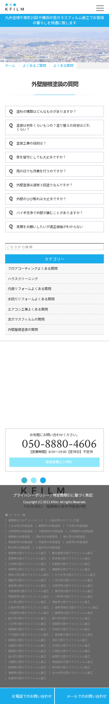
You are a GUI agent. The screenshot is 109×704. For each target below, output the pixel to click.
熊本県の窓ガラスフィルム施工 (71, 558)
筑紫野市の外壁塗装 (20, 542)
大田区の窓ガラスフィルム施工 (27, 661)
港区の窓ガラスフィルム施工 (70, 640)
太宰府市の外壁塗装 (20, 531)
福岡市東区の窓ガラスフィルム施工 (76, 607)
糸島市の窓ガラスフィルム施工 (27, 678)
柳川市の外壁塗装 (74, 536)
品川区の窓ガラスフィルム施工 (27, 656)
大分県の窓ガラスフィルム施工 (27, 563)
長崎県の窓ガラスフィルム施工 (27, 553)
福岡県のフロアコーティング (25, 520)
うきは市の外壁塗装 (20, 525)
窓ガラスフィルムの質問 (26, 319)
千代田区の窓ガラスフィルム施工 (28, 634)
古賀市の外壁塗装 (77, 542)
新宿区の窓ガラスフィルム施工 (27, 640)
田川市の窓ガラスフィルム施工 (27, 618)
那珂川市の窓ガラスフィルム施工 (28, 574)
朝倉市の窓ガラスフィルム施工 (27, 580)
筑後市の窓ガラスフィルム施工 (71, 602)
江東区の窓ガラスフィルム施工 (71, 651)
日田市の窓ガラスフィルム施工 (71, 623)
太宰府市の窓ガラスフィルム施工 (72, 585)
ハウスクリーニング (23, 278)
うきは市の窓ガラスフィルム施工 (72, 580)
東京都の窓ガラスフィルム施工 (74, 634)
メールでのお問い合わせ (82, 696)
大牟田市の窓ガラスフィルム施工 (28, 612)
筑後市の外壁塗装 (47, 536)
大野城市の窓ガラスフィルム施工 (28, 591)
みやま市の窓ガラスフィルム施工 (75, 574)
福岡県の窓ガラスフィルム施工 (27, 629)
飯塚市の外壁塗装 (49, 525)
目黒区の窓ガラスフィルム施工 (71, 656)
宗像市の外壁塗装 (49, 542)
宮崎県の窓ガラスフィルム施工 (27, 558)
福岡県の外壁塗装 (19, 536)
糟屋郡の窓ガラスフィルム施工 (71, 569)
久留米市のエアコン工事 (64, 520)
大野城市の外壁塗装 (50, 531)
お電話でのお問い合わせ (27, 696)
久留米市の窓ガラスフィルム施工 (28, 607)
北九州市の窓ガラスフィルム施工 (72, 672)
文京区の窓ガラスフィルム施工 (71, 645)
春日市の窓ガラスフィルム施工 (74, 591)
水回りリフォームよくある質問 (31, 298)
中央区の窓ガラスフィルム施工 (71, 629)
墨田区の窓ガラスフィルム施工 (27, 651)
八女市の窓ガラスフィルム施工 (27, 623)
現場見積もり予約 (58, 461)
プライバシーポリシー (31, 494)
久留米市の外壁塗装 (48, 547)
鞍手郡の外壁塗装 (19, 547)
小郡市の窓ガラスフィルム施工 (74, 596)
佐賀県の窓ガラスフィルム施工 (71, 563)
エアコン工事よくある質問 (28, 309)
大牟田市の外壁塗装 (81, 531)
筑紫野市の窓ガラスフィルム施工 (28, 596)
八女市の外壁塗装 (77, 525)
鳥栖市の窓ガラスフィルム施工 (27, 569)
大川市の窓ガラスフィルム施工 (27, 602)
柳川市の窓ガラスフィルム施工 (71, 618)
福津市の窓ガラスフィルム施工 (27, 585)
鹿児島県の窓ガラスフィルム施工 (72, 553)
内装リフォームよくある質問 (29, 288)
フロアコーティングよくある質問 (33, 268)
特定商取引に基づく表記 (73, 494)
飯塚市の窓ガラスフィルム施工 (74, 612)
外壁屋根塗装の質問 (23, 329)
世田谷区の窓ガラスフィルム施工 (72, 661)
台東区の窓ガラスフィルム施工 (27, 645)
